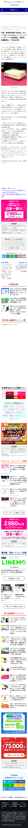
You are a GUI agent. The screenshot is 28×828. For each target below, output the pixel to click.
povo (5, 409)
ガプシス (15, 10)
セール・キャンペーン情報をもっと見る (14, 512)
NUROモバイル (10, 412)
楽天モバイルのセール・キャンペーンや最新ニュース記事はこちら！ (13, 544)
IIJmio (17, 409)
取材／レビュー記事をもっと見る (14, 606)
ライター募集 (13, 806)
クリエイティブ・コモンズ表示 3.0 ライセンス (13, 816)
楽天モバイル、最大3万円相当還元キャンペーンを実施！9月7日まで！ (18, 491)
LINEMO (12, 406)
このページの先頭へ (8, 797)
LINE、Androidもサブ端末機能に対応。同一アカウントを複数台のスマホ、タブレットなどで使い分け (18, 291)
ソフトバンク (10, 397)
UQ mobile (11, 409)
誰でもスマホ (14, 418)
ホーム (2, 26)
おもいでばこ (18, 241)
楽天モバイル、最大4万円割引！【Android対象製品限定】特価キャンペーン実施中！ (13, 231)
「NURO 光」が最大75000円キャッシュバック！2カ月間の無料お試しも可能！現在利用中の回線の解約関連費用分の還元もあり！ (13, 765)
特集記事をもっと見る (14, 578)
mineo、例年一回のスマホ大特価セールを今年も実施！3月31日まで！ (18, 705)
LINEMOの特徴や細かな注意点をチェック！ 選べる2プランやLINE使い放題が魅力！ (13, 571)
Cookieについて (16, 804)
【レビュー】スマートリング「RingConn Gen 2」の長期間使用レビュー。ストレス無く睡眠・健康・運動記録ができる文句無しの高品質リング (18, 640)
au (21, 397)
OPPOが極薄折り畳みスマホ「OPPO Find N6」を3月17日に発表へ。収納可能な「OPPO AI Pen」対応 (18, 660)
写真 (23, 244)
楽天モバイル (21, 393)
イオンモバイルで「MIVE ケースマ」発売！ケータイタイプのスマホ (18, 619)
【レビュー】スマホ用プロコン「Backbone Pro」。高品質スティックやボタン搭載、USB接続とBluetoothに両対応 (18, 688)
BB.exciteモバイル (20, 415)
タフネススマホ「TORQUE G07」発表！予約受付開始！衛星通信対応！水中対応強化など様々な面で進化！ (18, 651)
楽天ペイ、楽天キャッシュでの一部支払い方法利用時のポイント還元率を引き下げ (18, 697)
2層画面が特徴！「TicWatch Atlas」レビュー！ (20, 596)
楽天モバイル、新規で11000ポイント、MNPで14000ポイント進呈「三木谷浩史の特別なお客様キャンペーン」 (18, 678)
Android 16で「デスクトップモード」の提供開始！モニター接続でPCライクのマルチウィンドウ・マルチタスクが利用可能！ (18, 629)
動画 (6, 26)
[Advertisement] (14, 20)
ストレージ (7, 244)
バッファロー (15, 244)
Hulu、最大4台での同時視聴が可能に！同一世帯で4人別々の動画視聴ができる (18, 300)
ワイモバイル (20, 406)
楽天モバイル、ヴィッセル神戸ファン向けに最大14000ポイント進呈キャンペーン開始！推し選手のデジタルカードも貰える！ (18, 502)
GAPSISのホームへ (21, 797)
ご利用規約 (15, 803)
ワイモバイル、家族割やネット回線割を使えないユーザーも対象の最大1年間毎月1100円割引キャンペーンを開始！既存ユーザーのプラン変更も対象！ (13, 452)
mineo (22, 409)
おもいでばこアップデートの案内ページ (14, 190)
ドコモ (10, 393)
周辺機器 (11, 248)
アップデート (9, 241)
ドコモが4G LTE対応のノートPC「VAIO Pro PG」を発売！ (18, 668)
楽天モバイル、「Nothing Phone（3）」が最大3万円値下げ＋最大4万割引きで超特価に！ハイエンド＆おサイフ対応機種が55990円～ (18, 480)
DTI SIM (5, 415)
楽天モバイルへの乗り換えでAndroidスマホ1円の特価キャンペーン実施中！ (13, 227)
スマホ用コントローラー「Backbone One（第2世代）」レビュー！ (7, 597)
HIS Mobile (19, 412)
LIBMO (11, 415)
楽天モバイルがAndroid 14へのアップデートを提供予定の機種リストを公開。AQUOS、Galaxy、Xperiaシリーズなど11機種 (18, 310)
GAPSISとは (5, 803)
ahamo (6, 406)
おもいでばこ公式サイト (9, 192)
